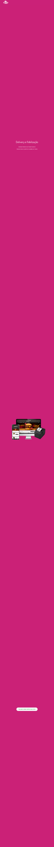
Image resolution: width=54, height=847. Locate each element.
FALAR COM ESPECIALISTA (27, 709)
